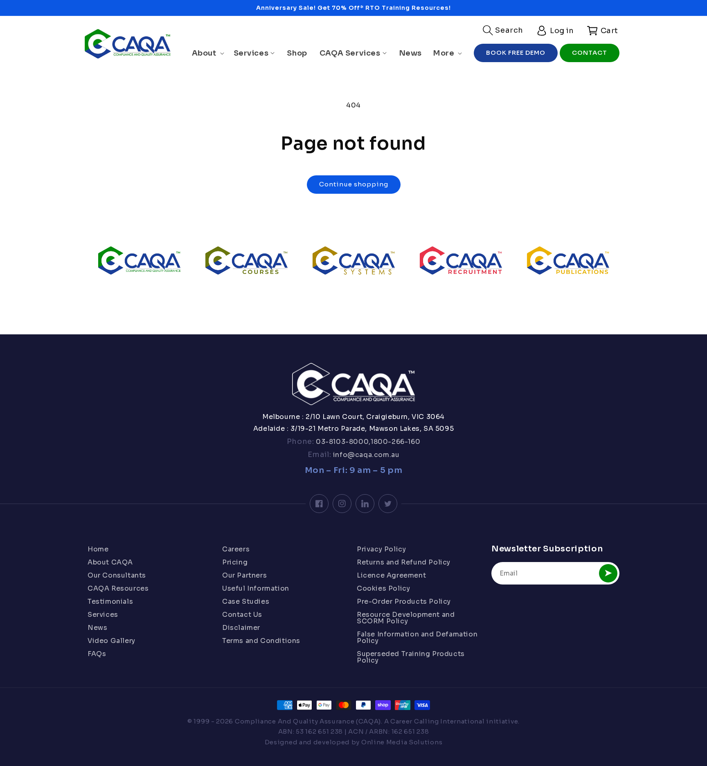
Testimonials (110, 601)
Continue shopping (353, 184)
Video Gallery (111, 640)
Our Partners (244, 575)
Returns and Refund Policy (403, 562)
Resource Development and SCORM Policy (406, 617)
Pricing (235, 562)
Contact (589, 52)
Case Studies (245, 601)
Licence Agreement (391, 575)
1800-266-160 (395, 441)
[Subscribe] (608, 573)
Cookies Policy (383, 588)
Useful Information (255, 588)
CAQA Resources (118, 588)
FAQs (97, 654)
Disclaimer (241, 627)
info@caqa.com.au (365, 454)
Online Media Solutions (401, 742)
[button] (503, 30)
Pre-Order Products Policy (404, 601)
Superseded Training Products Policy (411, 657)
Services (103, 614)
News (97, 627)
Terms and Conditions (261, 640)
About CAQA (110, 562)
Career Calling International (437, 721)
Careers (236, 549)
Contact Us (242, 614)
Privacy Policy (381, 549)
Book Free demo (515, 52)
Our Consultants (117, 575)
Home (98, 549)
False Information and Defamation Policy (417, 637)
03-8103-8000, (342, 441)
